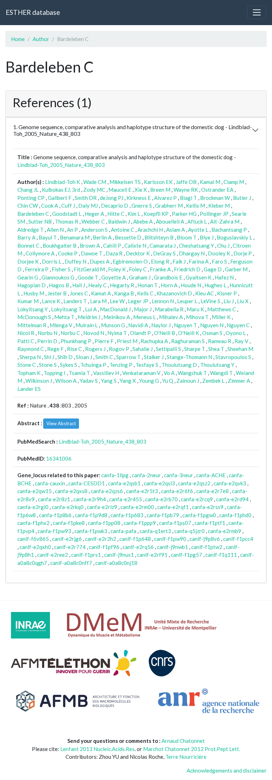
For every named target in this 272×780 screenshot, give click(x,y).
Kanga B (124, 293)
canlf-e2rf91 (152, 554)
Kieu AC (204, 293)
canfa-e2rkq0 (68, 507)
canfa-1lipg (115, 475)
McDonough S (34, 317)
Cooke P (68, 253)
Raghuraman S (188, 341)
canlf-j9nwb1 (172, 547)
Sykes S (68, 365)
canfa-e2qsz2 (194, 483)
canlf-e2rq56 (138, 547)
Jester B (57, 293)
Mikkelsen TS (125, 182)
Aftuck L (197, 221)
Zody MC (94, 189)
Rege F (55, 349)
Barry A (26, 237)
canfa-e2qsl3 (159, 483)
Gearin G (27, 277)
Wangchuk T (192, 373)
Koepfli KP (156, 213)
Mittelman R (31, 325)
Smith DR (86, 198)
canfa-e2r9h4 (89, 499)
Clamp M (233, 182)
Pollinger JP (214, 213)
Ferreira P (37, 269)
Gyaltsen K (198, 277)
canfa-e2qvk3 (230, 483)
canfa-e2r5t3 (142, 491)
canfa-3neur (178, 475)
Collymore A (40, 253)
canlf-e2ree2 (52, 554)
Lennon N (163, 301)
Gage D (213, 269)
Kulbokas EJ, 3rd (61, 189)
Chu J (223, 245)
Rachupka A (154, 341)
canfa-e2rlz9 (102, 507)
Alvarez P (165, 198)
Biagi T (188, 198)
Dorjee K (28, 261)
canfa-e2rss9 (207, 507)
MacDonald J (115, 309)
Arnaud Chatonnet (183, 741)
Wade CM (94, 182)
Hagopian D (31, 285)
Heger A (94, 213)
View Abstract (61, 423)
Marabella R (169, 309)
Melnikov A (116, 317)
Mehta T (64, 317)
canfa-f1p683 (126, 515)
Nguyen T (185, 325)
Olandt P (140, 333)
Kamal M (210, 182)
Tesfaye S (147, 365)
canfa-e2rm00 (137, 507)
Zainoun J (187, 380)
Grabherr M (169, 205)
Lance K (51, 301)
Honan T (147, 285)
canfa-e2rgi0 (33, 507)
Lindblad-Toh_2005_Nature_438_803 (61, 165)
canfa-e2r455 (125, 499)
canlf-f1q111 (221, 554)
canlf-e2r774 (70, 547)
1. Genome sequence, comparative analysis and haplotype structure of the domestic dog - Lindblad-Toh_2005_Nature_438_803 (132, 130)
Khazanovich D (174, 293)
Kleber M (219, 205)
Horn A (169, 285)
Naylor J (161, 325)
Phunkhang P (76, 341)
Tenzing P (120, 365)
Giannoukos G (57, 277)
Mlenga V (61, 325)
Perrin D (47, 341)
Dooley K (219, 253)
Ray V (241, 341)
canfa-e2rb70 (161, 499)
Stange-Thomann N (189, 357)
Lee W (117, 301)
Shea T (216, 349)
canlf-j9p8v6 (204, 539)
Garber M (236, 269)
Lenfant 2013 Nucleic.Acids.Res (97, 749)
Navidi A (138, 325)
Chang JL (28, 189)
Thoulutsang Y (217, 365)
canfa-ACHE (211, 475)
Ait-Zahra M (224, 221)
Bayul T (48, 237)
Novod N (93, 333)
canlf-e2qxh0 (35, 547)
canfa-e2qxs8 (71, 491)
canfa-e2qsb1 (124, 483)
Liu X (243, 301)
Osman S (212, 333)
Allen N (55, 229)
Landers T (75, 301)
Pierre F (104, 341)
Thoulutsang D (179, 365)
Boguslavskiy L (234, 237)
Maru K (195, 309)
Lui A (91, 309)
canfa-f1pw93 (54, 531)
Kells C (145, 293)
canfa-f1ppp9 (140, 523)
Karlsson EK (158, 182)
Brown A (90, 245)
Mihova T (197, 317)
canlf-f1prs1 (86, 554)
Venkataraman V (141, 373)
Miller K (221, 317)
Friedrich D (187, 269)
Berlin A (102, 237)
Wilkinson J (39, 380)
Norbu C (70, 333)
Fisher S (61, 269)
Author (41, 39)
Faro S (219, 261)
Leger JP (138, 301)
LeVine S (210, 301)
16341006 (59, 458)
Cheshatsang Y (196, 245)
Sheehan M (240, 349)
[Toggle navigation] (256, 12)
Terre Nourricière (185, 756)
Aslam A (175, 229)
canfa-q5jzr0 (189, 531)
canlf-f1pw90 (170, 539)
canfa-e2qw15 (34, 491)
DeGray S (164, 253)
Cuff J (68, 205)
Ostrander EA (217, 189)
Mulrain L (86, 325)
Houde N (191, 285)
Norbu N (47, 333)
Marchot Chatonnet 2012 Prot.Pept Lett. (191, 749)
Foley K (117, 269)
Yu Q (167, 380)
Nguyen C (238, 325)
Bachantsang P (229, 229)
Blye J (207, 237)
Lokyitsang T (66, 309)
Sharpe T (194, 349)
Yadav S (89, 380)
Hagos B (59, 285)
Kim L (134, 213)
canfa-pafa (123, 531)
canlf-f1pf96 (104, 547)
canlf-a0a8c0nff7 (71, 563)
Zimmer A (239, 380)
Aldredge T (30, 229)
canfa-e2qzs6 (107, 491)
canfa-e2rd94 (232, 499)
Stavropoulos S (233, 357)
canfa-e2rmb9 (224, 531)
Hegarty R (122, 285)
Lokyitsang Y (32, 309)
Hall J (78, 285)
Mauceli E (119, 189)
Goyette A (113, 277)
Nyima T (117, 333)
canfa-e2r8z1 (54, 499)
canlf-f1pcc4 (238, 539)
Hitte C (115, 213)
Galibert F (60, 198)
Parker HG (184, 213)
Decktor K (138, 253)
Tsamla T (79, 373)
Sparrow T (128, 357)
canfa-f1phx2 (33, 523)
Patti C (25, 341)
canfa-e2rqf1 (173, 507)
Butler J (242, 198)
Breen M (160, 189)
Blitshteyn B (159, 237)
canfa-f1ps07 (175, 523)
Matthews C (221, 309)
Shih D (65, 357)
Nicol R (25, 333)
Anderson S (94, 229)
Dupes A (99, 261)
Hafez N (224, 277)
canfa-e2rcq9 (197, 499)
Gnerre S (141, 205)
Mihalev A (171, 317)
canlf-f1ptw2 (206, 547)
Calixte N (135, 245)
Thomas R (66, 221)
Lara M (98, 301)
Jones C (79, 293)
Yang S (109, 380)
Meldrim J (89, 317)
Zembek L (213, 380)
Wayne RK (186, 189)
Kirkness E (138, 198)
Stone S (48, 365)
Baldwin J (119, 221)
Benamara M (75, 237)
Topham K (28, 373)
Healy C (97, 285)
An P (72, 229)
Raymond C (30, 349)
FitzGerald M (89, 269)
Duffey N (75, 261)
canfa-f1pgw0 (199, 515)
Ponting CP (31, 198)
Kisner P (227, 293)
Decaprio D (114, 205)
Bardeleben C (33, 213)
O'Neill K (188, 333)
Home (18, 39)
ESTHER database (33, 12)
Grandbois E (168, 277)
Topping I (55, 373)
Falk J (179, 261)
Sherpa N (30, 357)
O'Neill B (164, 333)
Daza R (114, 253)
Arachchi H (150, 229)
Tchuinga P (93, 365)
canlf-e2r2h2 (100, 539)
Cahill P (112, 245)
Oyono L (236, 333)
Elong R (160, 261)
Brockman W (215, 198)
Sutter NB (40, 221)
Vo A (169, 373)
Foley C (138, 269)
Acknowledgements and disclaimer (227, 770)
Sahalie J (142, 349)
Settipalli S (168, 349)
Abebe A (143, 221)
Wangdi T (221, 373)
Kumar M (28, 301)
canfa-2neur (146, 475)
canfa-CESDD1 (86, 483)
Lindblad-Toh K (62, 182)
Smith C (104, 357)
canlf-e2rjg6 (67, 539)
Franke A (160, 269)
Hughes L (215, 285)
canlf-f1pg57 (186, 554)
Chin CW (27, 205)
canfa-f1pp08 (104, 523)
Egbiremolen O (130, 261)
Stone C (26, 365)
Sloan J (84, 357)
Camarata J (162, 245)
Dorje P (242, 253)
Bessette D (128, 237)
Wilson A (65, 380)
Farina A (199, 261)
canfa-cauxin (50, 483)
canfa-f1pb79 (163, 515)
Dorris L (51, 261)
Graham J (140, 277)
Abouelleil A (170, 221)
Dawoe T (91, 253)
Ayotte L (198, 229)
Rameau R (219, 341)
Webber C (93, 221)
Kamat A (101, 293)
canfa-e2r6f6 (177, 491)
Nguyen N (211, 325)
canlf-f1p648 (135, 539)
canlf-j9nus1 (119, 554)
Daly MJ (88, 205)
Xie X (141, 189)
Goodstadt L (66, 213)
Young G (149, 380)
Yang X (128, 380)
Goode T (88, 277)
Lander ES (29, 389)
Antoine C (122, 229)
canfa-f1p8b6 (55, 515)
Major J (143, 309)
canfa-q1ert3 (155, 531)
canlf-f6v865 (33, 539)
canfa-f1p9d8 (91, 515)
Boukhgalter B (59, 245)
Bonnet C (28, 245)
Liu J (228, 301)
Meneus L (144, 317)
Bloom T (187, 237)
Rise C (74, 349)
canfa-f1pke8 (69, 523)
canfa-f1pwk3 (90, 531)
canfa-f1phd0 (235, 515)
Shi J (49, 357)
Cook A (49, 205)
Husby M (33, 293)
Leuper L (187, 301)
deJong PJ (111, 198)
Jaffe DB (186, 182)
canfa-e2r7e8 (212, 491)
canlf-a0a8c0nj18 (116, 563)
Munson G (113, 325)
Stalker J (154, 357)
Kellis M (195, 205)
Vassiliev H (106, 373)
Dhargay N (192, 253)
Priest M (127, 341)
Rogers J (95, 349)
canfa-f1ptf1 (209, 523)
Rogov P (119, 349)
